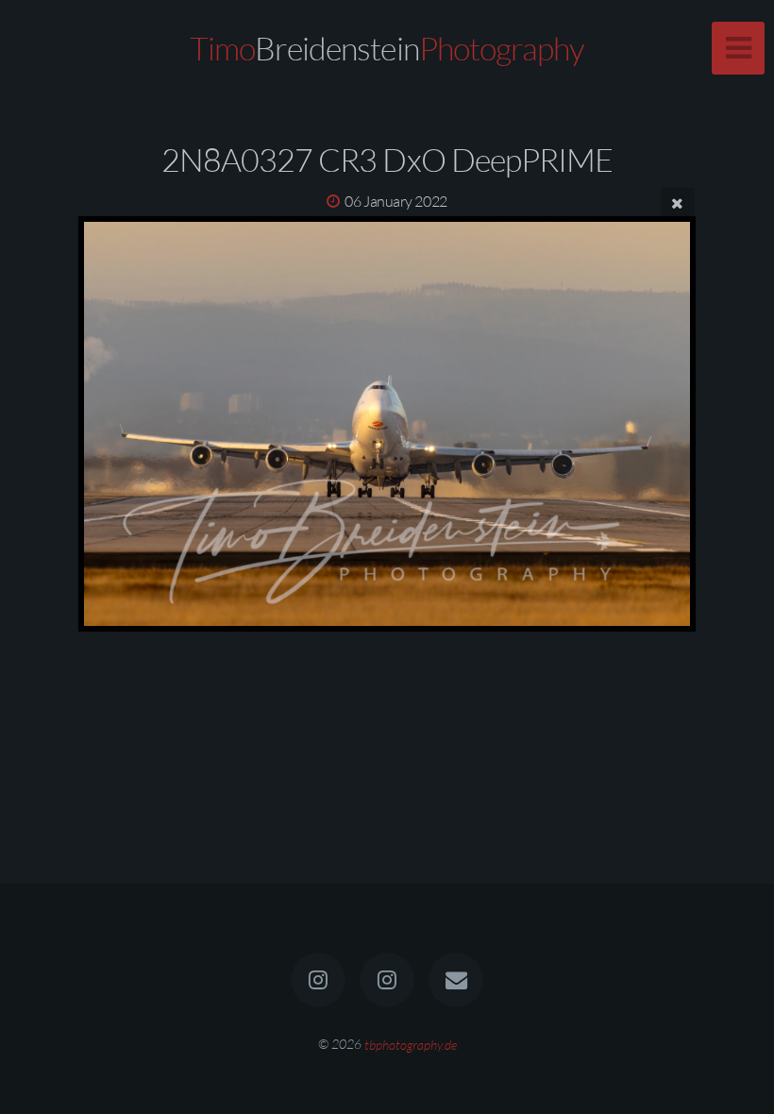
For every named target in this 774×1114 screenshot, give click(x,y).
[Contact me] (456, 980)
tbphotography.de (410, 1044)
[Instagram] (318, 980)
